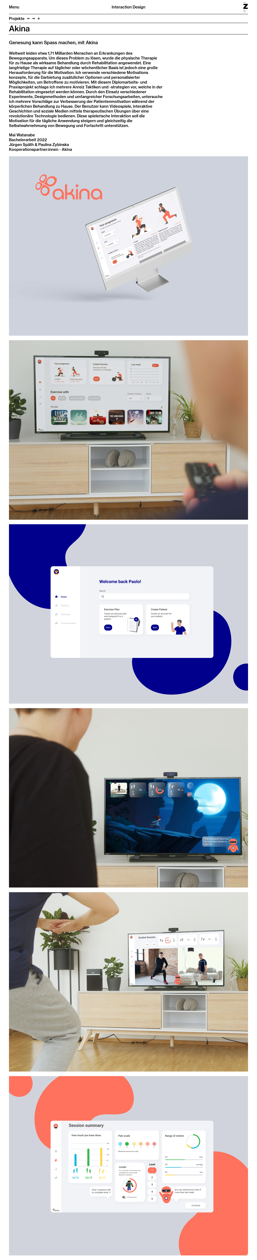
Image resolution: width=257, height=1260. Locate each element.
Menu (14, 7)
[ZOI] (28, 18)
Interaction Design (128, 7)
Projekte (16, 18)
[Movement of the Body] (33, 18)
